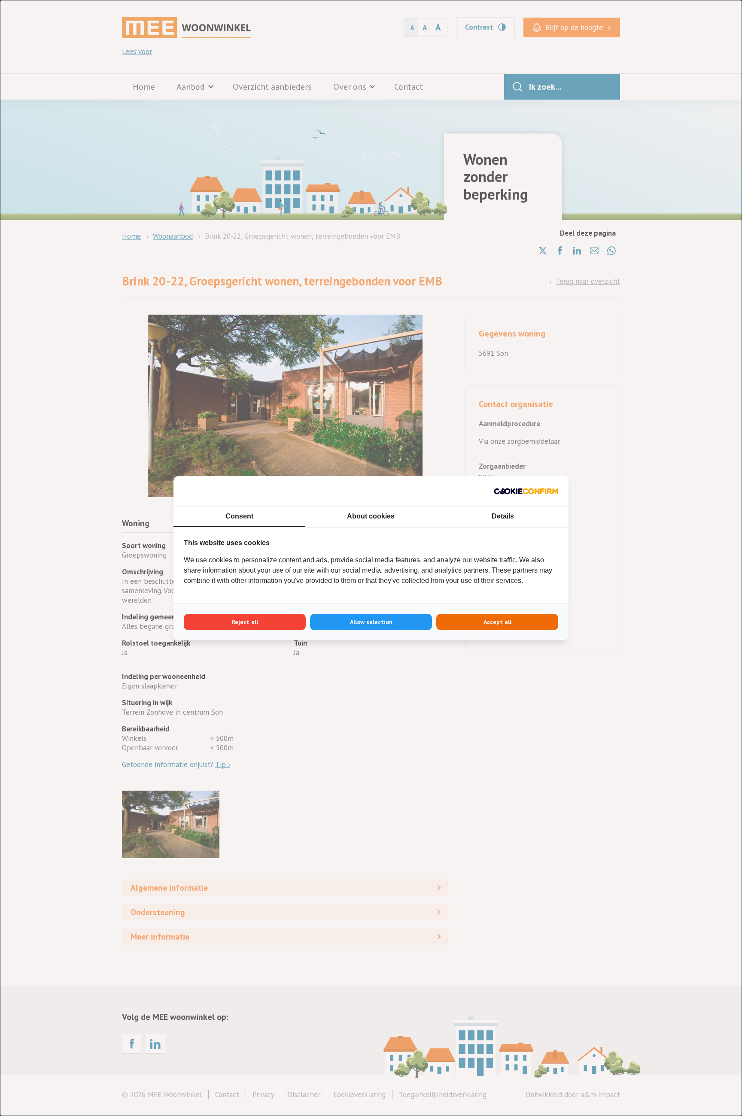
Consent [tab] (239, 516)
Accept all (497, 622)
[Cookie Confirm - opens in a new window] (526, 491)
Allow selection (371, 622)
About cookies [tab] (371, 516)
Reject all (245, 622)
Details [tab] (503, 516)
